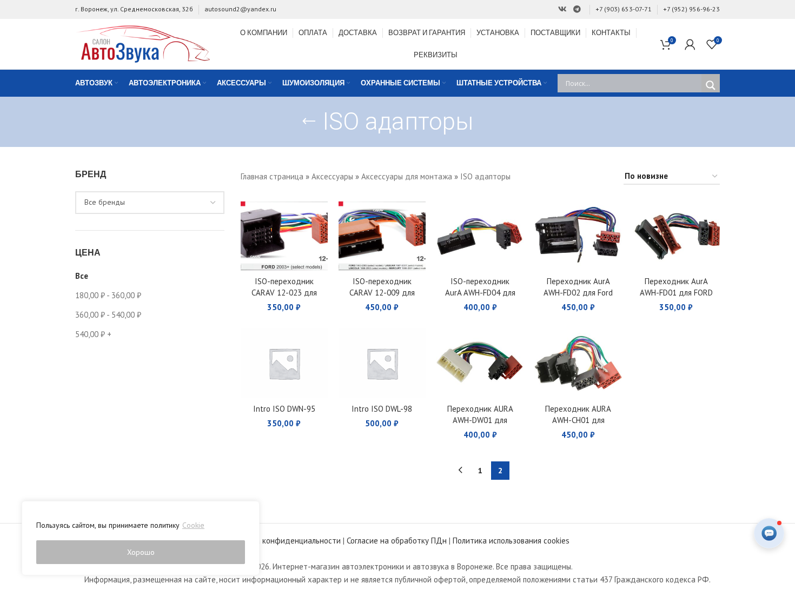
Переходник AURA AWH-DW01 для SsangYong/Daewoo (480, 420)
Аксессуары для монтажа (406, 176)
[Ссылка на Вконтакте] (562, 9)
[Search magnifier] (710, 85)
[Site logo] (142, 43)
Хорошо (141, 552)
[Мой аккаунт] (690, 44)
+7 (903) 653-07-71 (623, 9)
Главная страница (272, 176)
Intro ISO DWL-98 (382, 409)
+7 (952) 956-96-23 (691, 9)
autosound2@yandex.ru (240, 9)
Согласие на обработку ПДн (397, 540)
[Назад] (308, 121)
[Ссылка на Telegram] (577, 9)
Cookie (193, 525)
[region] (141, 538)
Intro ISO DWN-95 (284, 409)
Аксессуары (332, 176)
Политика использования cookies (511, 540)
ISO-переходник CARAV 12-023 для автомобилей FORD (284, 292)
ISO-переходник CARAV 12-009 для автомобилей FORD (382, 292)
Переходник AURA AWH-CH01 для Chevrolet (578, 420)
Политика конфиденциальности (283, 540)
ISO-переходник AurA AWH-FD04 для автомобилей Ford (480, 292)
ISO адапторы (485, 176)
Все (81, 276)
